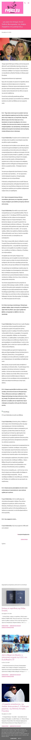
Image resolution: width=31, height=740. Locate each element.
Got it (19, 738)
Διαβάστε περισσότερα (8, 627)
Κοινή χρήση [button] (24, 539)
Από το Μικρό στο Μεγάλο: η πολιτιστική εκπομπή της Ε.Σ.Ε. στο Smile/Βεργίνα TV (14, 657)
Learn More (13, 738)
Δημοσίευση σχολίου (15, 625)
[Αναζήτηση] (25, 2)
